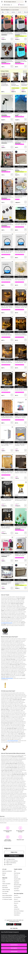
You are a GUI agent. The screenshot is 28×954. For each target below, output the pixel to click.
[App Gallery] (17, 924)
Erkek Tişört (16, 888)
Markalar (4, 873)
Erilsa (1, 819)
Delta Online (17, 818)
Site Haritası (4, 893)
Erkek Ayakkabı (17, 886)
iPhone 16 (16, 903)
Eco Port (14, 821)
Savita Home (4, 819)
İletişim (3, 875)
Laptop (15, 905)
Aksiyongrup (2, 821)
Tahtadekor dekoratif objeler (7, 678)
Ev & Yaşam (6, 7)
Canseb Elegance (15, 819)
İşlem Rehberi (5, 887)
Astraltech (7, 821)
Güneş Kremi (16, 909)
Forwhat (11, 821)
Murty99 (19, 12)
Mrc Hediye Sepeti (19, 821)
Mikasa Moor (12, 818)
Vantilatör (16, 907)
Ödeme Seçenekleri (6, 883)
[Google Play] (10, 924)
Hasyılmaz (13, 12)
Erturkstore (10, 819)
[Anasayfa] (1, 7)
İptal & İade (4, 885)
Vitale (8, 12)
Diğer (3, 12)
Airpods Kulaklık (17, 879)
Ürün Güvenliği (5, 891)
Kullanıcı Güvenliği (6, 889)
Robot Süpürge (17, 873)
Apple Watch (16, 882)
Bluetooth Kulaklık (17, 884)
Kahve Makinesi (17, 913)
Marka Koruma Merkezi (7, 871)
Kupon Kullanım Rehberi (7, 895)
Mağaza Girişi (14, 852)
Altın (15, 871)
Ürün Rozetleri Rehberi (7, 897)
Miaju (27, 819)
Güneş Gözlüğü (17, 901)
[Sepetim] (25, 1)
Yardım (3, 881)
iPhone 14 (16, 875)
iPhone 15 (16, 895)
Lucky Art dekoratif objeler (12, 740)
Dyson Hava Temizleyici (19, 911)
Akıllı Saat (16, 877)
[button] (7, 29)
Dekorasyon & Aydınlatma (14, 7)
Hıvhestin (25, 821)
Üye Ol (3, 879)
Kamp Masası (17, 915)
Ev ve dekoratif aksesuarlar (6, 622)
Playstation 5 (16, 880)
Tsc (21, 818)
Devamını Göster (3, 822)
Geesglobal (24, 818)
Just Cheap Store (22, 819)
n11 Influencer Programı (7, 899)
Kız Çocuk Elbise (17, 897)
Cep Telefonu (17, 890)
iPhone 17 (16, 899)
